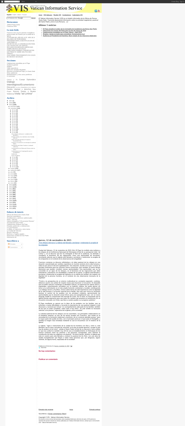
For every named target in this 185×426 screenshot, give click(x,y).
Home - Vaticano (12, 219)
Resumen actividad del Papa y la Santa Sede (21, 71)
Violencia (10, 94)
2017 (11, 101)
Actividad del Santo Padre (15, 223)
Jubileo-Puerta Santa (13, 25)
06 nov (14, 162)
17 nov (14, 127)
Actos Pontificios (15, 155)
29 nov (14, 111)
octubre (12, 168)
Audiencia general (12, 65)
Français (24, 14)
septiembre (13, 170)
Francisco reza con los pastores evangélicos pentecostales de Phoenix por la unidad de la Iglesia (21, 34)
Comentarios (13, 247)
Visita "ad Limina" (23, 93)
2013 (11, 187)
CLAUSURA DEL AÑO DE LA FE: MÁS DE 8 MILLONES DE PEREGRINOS (21, 38)
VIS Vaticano (48, 15)
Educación (11, 87)
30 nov (14, 110)
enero (12, 183)
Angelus (9, 66)
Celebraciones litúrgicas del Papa (17, 224)
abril (11, 177)
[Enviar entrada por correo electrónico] (71, 346)
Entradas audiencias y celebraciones (18, 226)
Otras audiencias (12, 73)
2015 (11, 104)
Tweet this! (43, 347)
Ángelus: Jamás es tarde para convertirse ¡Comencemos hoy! (64, 34)
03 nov (14, 166)
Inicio (40, 15)
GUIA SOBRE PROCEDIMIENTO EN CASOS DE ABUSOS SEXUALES (21, 56)
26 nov (14, 116)
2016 (11, 103)
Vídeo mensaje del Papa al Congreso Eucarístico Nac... (21, 140)
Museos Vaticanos (12, 232)
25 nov (14, 118)
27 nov (14, 115)
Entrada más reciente (46, 409)
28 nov (14, 113)
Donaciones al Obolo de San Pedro (18, 235)
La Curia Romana (12, 227)
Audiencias (14, 154)
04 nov (14, 165)
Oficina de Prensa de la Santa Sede (18, 215)
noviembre (13, 108)
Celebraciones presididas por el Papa (18, 63)
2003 (11, 206)
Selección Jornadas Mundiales (16, 70)
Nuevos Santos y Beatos (24, 91)
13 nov (14, 130)
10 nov (14, 158)
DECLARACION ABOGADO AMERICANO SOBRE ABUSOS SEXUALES (20, 48)
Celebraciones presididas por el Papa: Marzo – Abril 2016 (62, 32)
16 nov (14, 129)
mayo (12, 176)
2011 (11, 191)
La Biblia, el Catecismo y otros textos (18, 229)
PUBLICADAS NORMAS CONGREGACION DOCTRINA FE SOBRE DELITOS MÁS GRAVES (20, 52)
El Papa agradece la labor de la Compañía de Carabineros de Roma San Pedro (70, 29)
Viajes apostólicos (12, 68)
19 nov (14, 124)
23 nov (14, 121)
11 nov (14, 157)
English (14, 14)
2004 (11, 204)
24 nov (14, 119)
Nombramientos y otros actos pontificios (19, 74)
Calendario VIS (77, 15)
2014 (11, 185)
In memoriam (11, 76)
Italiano (19, 14)
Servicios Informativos (14, 216)
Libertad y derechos (22, 89)
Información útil (11, 237)
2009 (11, 194)
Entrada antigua (94, 409)
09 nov (14, 160)
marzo (12, 179)
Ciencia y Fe (12, 79)
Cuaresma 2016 (12, 26)
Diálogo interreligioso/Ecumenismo (20, 83)
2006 (11, 200)
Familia (10, 89)
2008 (11, 196)
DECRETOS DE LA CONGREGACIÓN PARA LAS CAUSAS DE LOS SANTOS (21, 44)
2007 (11, 198)
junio (12, 174)
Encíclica (18, 87)
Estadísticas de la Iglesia (28, 87)
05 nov (14, 163)
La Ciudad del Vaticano (14, 231)
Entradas (12, 244)
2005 (11, 202)
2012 (11, 189)
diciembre (13, 106)
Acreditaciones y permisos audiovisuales (19, 218)
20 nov (14, 122)
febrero (12, 181)
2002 (11, 208)
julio (11, 172)
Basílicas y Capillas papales (15, 234)
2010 (11, 193)
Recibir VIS (57, 15)
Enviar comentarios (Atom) (57, 414)
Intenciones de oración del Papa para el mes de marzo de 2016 (64, 30)
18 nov (14, 126)
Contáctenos (66, 15)
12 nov (14, 132)
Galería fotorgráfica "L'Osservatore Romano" (20, 221)
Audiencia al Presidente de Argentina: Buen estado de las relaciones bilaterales (70, 36)
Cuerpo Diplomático (27, 79)
